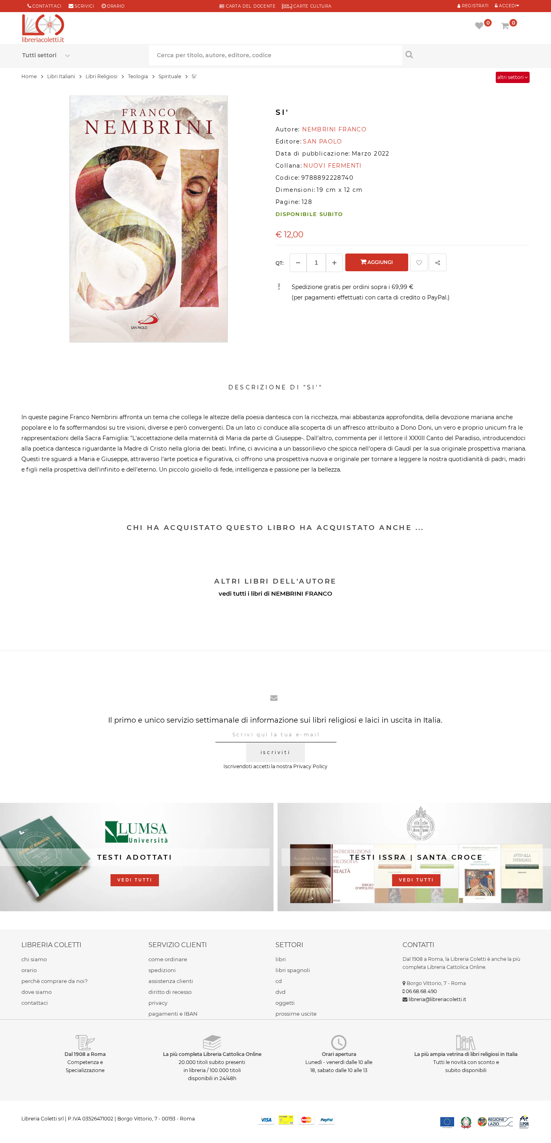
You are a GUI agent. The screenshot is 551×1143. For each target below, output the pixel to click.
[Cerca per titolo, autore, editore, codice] (465, 54)
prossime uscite (296, 1013)
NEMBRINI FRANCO (301, 593)
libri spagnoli (293, 970)
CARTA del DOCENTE (250, 6)
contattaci (34, 1003)
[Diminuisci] (298, 263)
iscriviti (275, 752)
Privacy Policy (310, 766)
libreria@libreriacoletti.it (437, 999)
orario (116, 6)
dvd (281, 992)
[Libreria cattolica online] (43, 29)
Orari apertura (339, 1054)
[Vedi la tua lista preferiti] (480, 26)
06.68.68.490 (421, 991)
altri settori (511, 77)
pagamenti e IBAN (173, 1013)
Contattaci (46, 6)
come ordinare (167, 959)
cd (279, 981)
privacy (157, 1003)
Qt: (280, 263)
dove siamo (36, 992)
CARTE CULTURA (312, 6)
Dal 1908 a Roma (85, 1054)
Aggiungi (379, 262)
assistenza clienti (170, 981)
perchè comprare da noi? (54, 981)
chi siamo (34, 959)
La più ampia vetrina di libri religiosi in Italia (466, 1054)
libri (281, 959)
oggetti (285, 1003)
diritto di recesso (170, 992)
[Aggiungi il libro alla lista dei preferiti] (419, 262)
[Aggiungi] (334, 263)
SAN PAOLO (322, 141)
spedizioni (162, 970)
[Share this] (438, 262)
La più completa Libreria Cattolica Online (212, 1054)
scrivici (84, 6)
